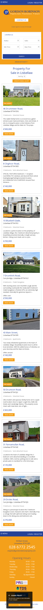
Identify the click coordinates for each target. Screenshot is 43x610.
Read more (11, 602)
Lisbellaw (9, 35)
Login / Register (35, 3)
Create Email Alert (21, 81)
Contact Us (21, 20)
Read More (9, 134)
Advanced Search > (21, 62)
